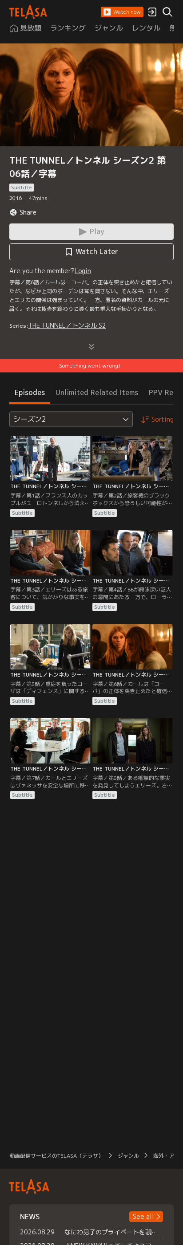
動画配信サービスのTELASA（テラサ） (56, 1155)
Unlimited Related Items (97, 392)
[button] (122, 12)
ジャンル (128, 1155)
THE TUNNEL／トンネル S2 (67, 325)
